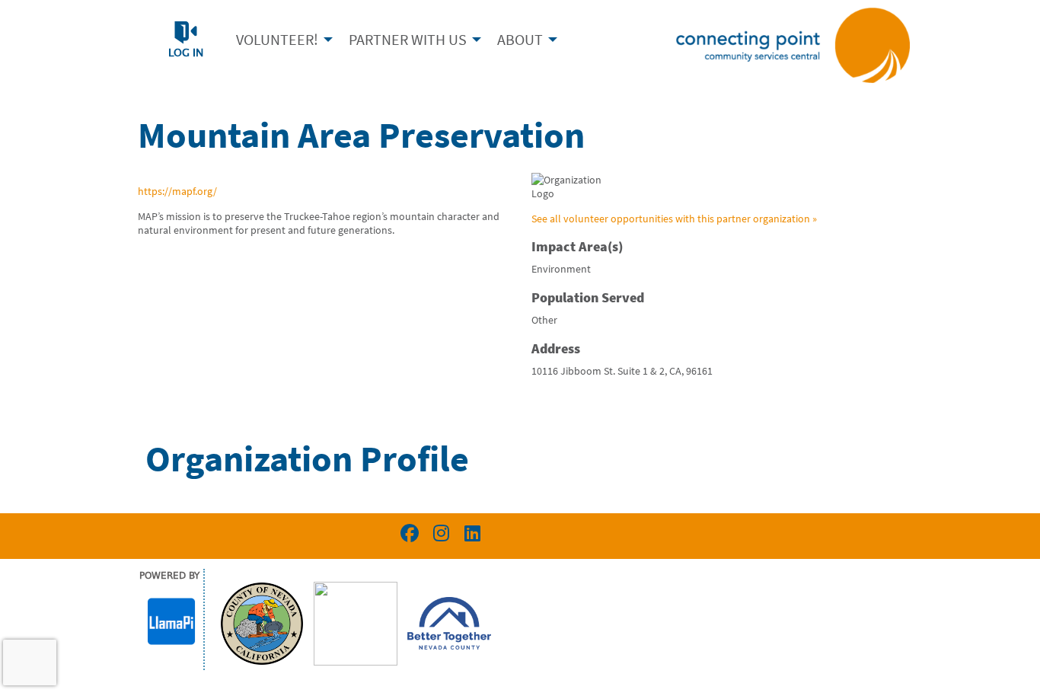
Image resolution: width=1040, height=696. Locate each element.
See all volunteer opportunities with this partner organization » (674, 218)
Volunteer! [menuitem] (277, 39)
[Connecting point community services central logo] (793, 44)
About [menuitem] (520, 39)
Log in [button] (185, 53)
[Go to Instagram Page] (438, 533)
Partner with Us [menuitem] (408, 39)
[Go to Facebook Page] (407, 533)
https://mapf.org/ (177, 191)
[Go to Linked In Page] (470, 533)
